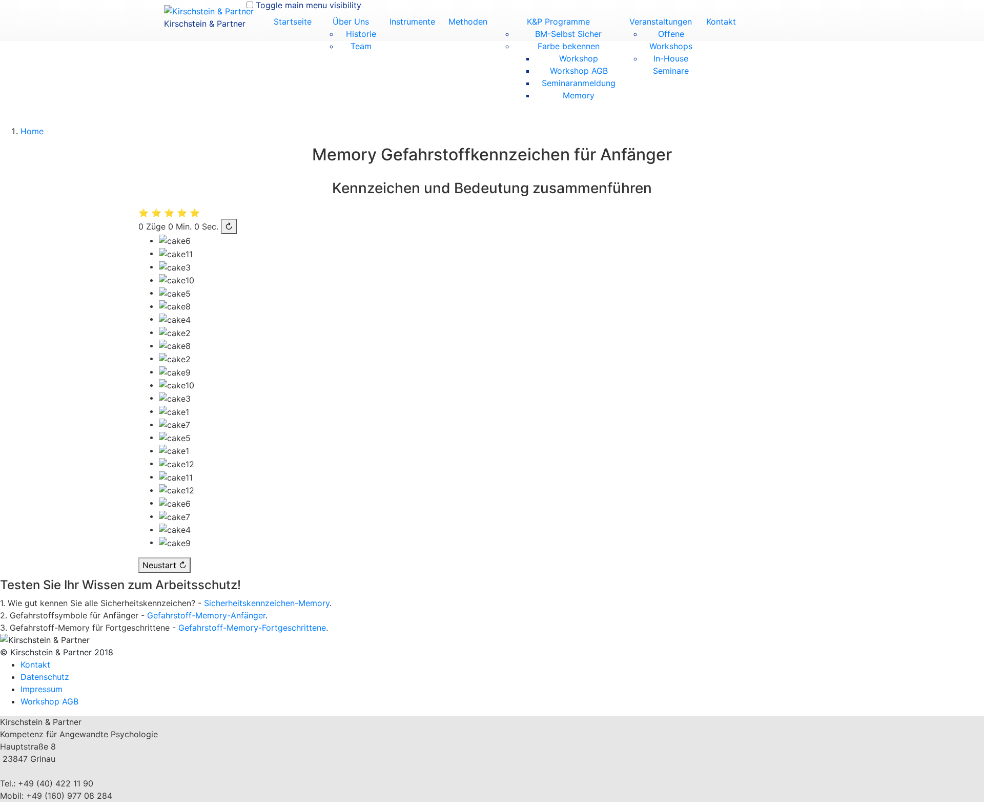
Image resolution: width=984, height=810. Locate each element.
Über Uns (351, 21)
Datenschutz (44, 677)
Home (32, 131)
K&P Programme (558, 21)
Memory (578, 95)
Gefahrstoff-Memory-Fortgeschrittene (252, 627)
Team (361, 46)
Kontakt (721, 21)
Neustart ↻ (164, 565)
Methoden (467, 21)
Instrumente (412, 21)
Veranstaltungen (660, 21)
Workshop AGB (579, 71)
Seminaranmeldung (579, 83)
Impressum (41, 689)
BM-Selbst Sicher (568, 34)
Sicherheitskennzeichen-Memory (267, 603)
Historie (361, 34)
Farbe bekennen (569, 46)
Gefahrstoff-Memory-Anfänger (206, 615)
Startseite (293, 21)
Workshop (578, 58)
